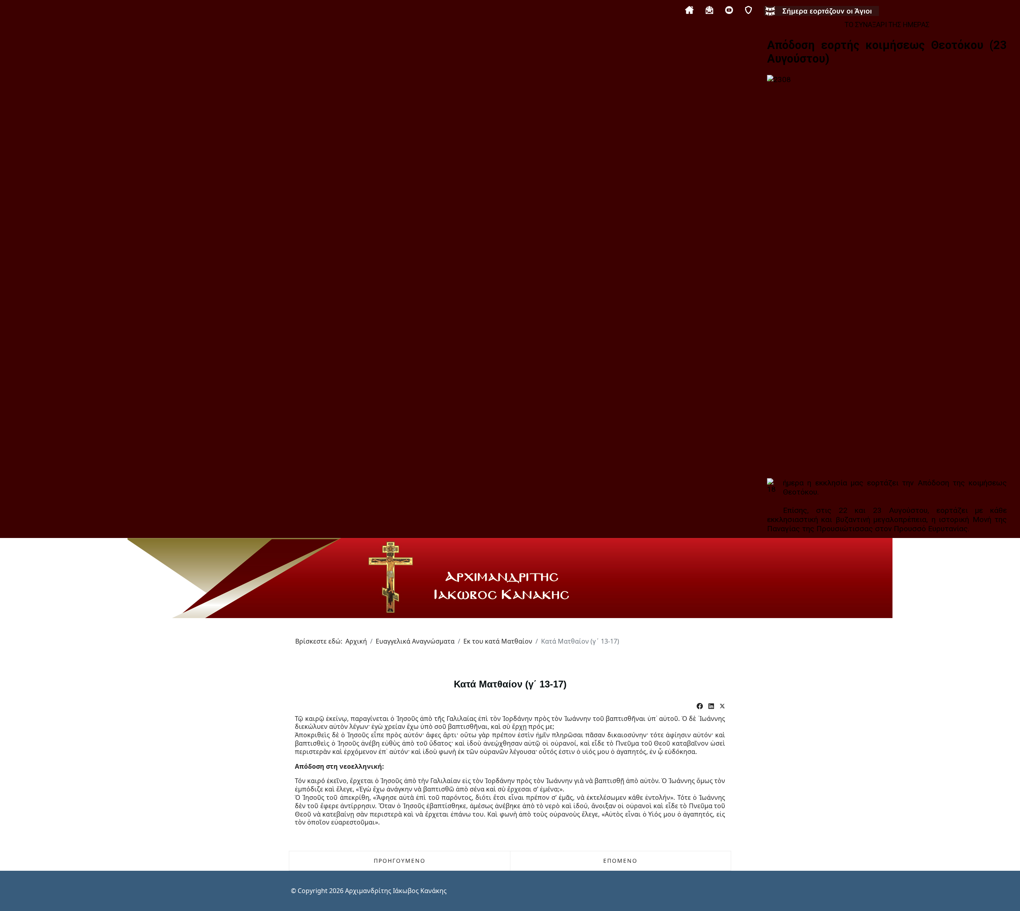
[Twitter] (722, 706)
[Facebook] (699, 706)
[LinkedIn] (711, 706)
